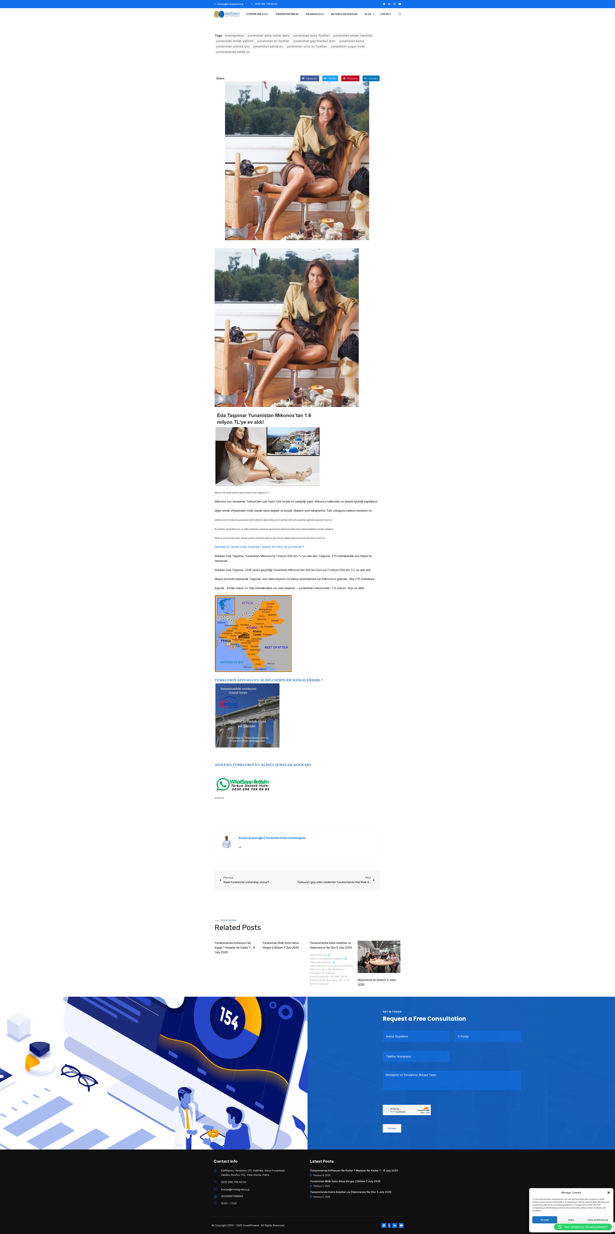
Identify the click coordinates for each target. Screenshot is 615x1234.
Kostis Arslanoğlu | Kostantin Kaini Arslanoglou (272, 838)
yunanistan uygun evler (348, 46)
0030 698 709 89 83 (266, 4)
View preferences (597, 1219)
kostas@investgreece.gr (231, 4)
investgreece (234, 35)
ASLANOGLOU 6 (315, 14)
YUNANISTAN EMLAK (287, 14)
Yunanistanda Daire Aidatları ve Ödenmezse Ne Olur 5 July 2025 (350, 1192)
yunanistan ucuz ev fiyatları (307, 46)
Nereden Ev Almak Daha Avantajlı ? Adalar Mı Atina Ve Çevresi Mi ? (259, 547)
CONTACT (385, 14)
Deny (571, 1219)
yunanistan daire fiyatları (311, 35)
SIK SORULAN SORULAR (344, 14)
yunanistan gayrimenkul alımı (314, 41)
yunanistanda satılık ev (233, 52)
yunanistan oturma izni (232, 46)
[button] (608, 1192)
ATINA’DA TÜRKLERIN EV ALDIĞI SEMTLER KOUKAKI (263, 765)
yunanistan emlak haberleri (353, 35)
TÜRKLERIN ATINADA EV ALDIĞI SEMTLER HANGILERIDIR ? (269, 680)
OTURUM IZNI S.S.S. (257, 14)
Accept (545, 1219)
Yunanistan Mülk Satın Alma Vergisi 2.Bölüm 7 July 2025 (345, 1181)
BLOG (368, 14)
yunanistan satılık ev (268, 46)
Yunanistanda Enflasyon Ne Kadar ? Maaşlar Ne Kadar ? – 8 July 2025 (235, 947)
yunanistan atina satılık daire (269, 35)
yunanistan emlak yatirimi (234, 41)
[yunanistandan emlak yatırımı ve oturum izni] (247, 715)
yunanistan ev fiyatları (273, 41)
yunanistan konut (351, 41)
